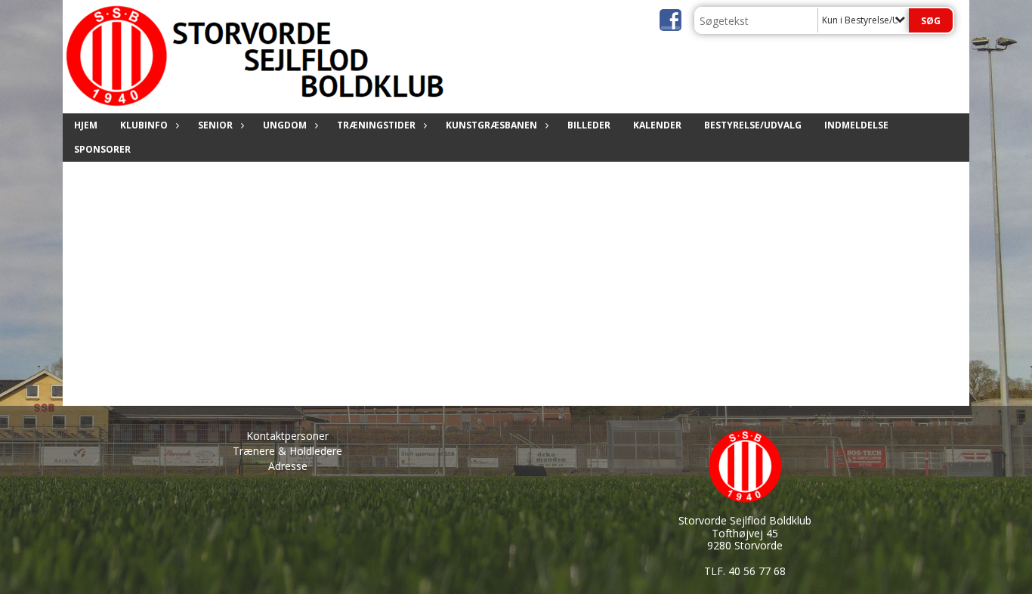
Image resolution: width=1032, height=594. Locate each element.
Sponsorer (102, 149)
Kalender (657, 125)
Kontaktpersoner (287, 435)
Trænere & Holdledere (287, 451)
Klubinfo (144, 125)
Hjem (85, 125)
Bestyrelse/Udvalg (753, 125)
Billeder (588, 125)
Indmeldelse (856, 125)
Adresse (287, 466)
